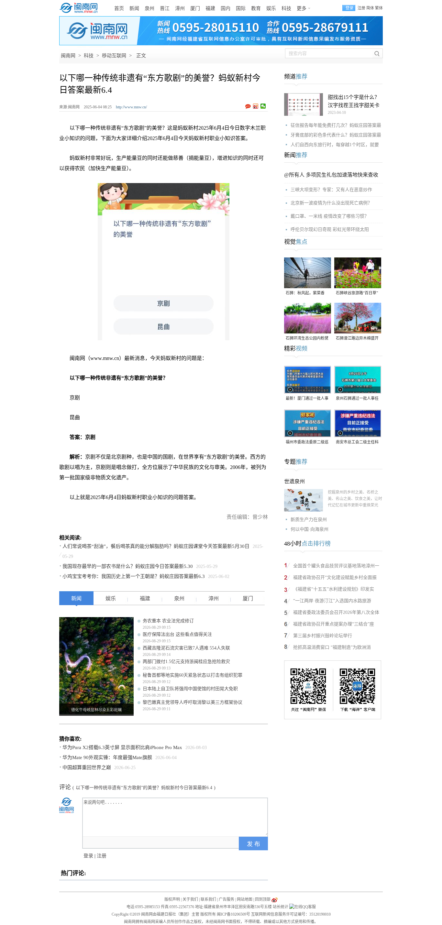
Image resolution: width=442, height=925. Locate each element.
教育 (256, 8)
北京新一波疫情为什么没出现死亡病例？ (331, 203)
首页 (119, 8)
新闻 (134, 8)
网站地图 (244, 899)
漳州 (180, 8)
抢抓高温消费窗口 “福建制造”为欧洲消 (332, 647)
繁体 (379, 8)
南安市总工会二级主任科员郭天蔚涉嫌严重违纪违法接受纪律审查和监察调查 (357, 442)
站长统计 (280, 907)
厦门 (195, 8)
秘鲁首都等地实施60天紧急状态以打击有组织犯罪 (192, 675)
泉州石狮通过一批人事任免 (357, 399)
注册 (361, 8)
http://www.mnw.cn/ (131, 107)
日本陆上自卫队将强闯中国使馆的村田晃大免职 (190, 688)
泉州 (149, 8)
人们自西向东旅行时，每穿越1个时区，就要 (335, 144)
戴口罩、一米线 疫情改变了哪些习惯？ (330, 216)
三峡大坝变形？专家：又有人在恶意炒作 (331, 189)
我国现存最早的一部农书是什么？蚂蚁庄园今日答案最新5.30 (127, 566)
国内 (225, 8)
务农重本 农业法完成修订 (168, 620)
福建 (210, 8)
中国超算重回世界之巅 (86, 767)
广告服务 (226, 899)
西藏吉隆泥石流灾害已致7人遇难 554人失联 (186, 648)
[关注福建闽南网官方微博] (274, 899)
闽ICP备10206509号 (233, 914)
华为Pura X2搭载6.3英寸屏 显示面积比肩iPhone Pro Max (122, 747)
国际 (241, 8)
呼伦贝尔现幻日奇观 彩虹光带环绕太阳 (330, 229)
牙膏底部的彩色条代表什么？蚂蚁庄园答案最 (336, 135)
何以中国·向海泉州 (309, 529)
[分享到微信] (263, 106)
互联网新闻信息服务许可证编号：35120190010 (291, 914)
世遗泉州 (294, 481)
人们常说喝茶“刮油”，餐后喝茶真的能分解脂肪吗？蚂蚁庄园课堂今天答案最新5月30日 (155, 546)
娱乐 (271, 8)
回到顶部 (263, 899)
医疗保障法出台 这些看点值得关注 (177, 634)
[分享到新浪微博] (256, 106)
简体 (370, 8)
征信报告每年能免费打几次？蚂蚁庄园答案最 (336, 125)
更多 (301, 8)
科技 (286, 8)
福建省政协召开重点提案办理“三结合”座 (333, 624)
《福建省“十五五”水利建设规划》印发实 (333, 589)
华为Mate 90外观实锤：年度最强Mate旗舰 (107, 757)
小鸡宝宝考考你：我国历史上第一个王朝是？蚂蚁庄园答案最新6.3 (133, 576)
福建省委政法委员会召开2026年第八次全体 (336, 612)
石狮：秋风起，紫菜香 (305, 293)
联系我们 (208, 899)
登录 (88, 855)
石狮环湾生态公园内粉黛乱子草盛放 (307, 339)
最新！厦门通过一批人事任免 (307, 399)
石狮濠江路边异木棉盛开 (357, 338)
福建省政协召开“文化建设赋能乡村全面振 (335, 577)
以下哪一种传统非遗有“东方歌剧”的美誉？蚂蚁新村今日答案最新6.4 (144, 787)
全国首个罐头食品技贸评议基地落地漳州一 (336, 565)
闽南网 (68, 55)
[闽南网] (80, 8)
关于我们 (190, 899)
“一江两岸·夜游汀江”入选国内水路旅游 (332, 600)
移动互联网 (114, 55)
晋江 (165, 8)
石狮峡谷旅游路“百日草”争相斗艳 (357, 293)
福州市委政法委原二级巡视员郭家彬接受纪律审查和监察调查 (307, 442)
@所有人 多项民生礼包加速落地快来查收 (331, 175)
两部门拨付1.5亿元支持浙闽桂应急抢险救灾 (186, 661)
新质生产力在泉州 (309, 519)
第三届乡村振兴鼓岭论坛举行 (322, 635)
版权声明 (172, 899)
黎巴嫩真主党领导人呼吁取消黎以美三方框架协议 (192, 702)
